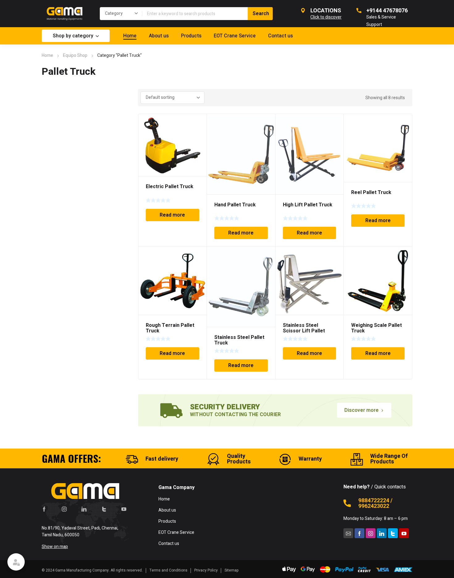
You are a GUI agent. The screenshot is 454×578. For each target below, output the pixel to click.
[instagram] (64, 509)
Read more (172, 215)
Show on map (55, 546)
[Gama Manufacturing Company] (64, 13)
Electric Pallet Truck (169, 186)
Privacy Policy (206, 570)
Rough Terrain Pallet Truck (170, 328)
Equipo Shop (75, 55)
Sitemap (232, 570)
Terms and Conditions (168, 570)
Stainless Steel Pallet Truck (239, 340)
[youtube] (124, 509)
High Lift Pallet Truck (307, 205)
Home (47, 55)
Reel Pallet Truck (371, 192)
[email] (348, 533)
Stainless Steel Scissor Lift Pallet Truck (304, 331)
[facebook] (44, 509)
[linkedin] (84, 509)
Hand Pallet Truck (235, 205)
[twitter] (104, 509)
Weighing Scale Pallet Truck (376, 328)
